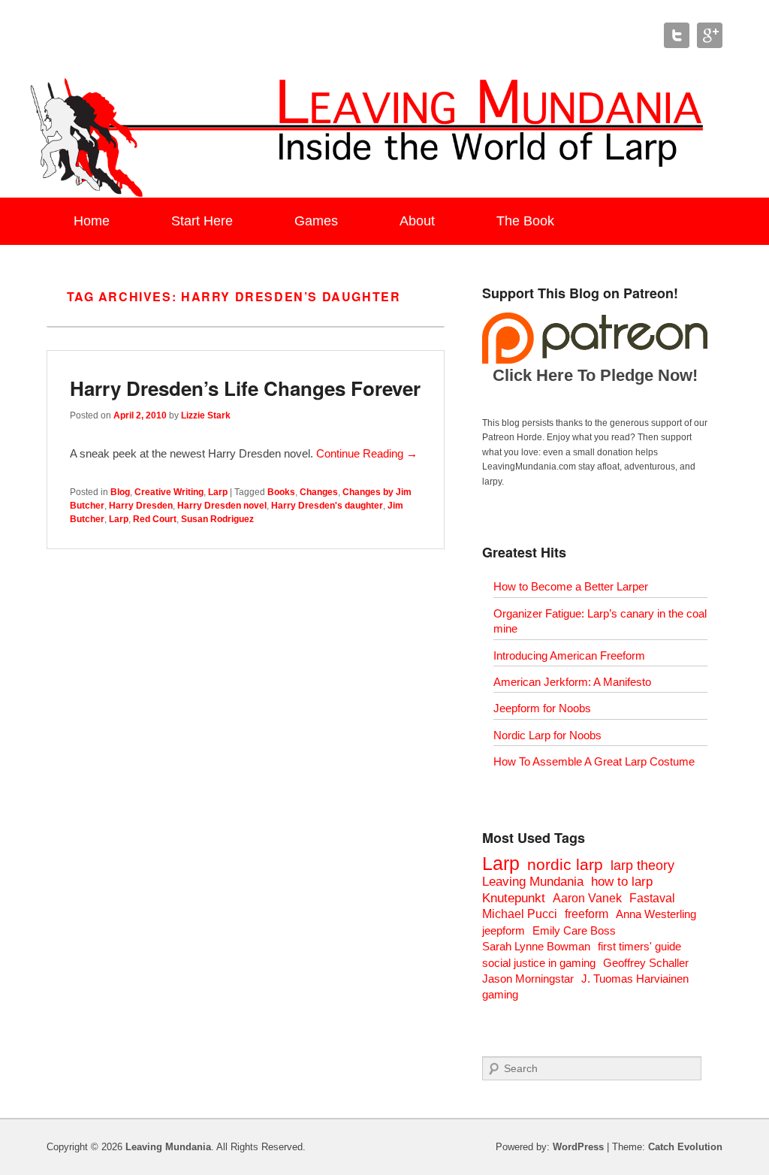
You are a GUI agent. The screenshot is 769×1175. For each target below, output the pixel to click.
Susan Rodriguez (217, 519)
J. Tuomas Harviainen (635, 978)
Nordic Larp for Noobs (547, 735)
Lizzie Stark (206, 415)
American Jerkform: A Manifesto (572, 681)
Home (92, 220)
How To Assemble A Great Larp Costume (594, 761)
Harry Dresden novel (222, 505)
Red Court (154, 519)
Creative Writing (169, 492)
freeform (586, 914)
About (417, 220)
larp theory (642, 865)
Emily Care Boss (574, 930)
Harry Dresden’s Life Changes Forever (245, 388)
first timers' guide (639, 946)
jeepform (503, 930)
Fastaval (652, 898)
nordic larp (565, 864)
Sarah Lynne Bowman (536, 946)
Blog (120, 492)
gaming (500, 994)
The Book (525, 220)
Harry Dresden (141, 505)
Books (281, 492)
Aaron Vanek (587, 898)
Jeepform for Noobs (542, 708)
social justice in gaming (539, 962)
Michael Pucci (519, 914)
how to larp (622, 881)
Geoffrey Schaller (646, 962)
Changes (319, 492)
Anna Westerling (656, 914)
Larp (218, 492)
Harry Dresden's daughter (327, 505)
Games (316, 220)
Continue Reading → (367, 453)
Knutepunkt (513, 898)
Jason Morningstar (528, 978)
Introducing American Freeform (569, 655)
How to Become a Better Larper (570, 586)
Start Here (202, 220)
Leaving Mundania (533, 881)
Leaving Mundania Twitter (676, 35)
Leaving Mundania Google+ (709, 35)
